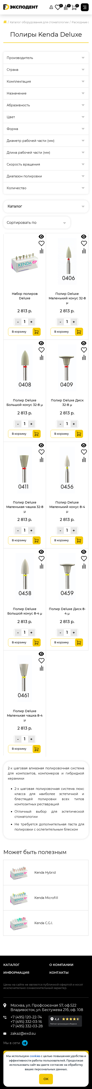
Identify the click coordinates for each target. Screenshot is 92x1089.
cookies (35, 1056)
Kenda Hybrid (45, 873)
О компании (61, 965)
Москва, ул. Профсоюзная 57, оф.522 (43, 1005)
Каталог (11, 965)
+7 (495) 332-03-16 (26, 1022)
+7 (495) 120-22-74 (26, 1017)
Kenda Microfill (46, 898)
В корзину (19, 331)
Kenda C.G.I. (43, 923)
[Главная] (5, 22)
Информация (16, 973)
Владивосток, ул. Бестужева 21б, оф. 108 (46, 1010)
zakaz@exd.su (23, 1033)
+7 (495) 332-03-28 (26, 1026)
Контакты (59, 973)
